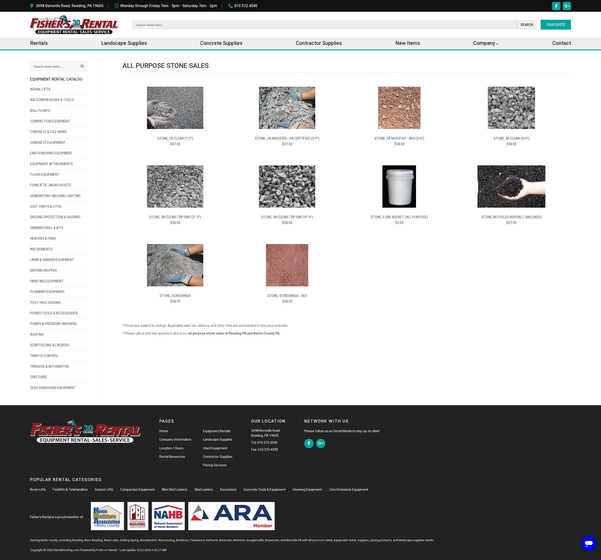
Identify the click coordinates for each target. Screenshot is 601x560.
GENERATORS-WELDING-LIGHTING (55, 196)
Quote (556, 25)
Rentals (39, 43)
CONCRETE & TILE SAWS (48, 131)
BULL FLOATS (40, 110)
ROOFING (37, 334)
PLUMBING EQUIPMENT (47, 291)
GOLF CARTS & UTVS (45, 206)
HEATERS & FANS (43, 238)
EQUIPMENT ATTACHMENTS (51, 164)
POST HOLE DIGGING (45, 302)
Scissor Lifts (104, 489)
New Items (407, 43)
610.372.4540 (245, 6)
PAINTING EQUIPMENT (47, 281)
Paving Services (215, 465)
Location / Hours (171, 448)
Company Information (175, 439)
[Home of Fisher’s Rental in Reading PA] (74, 24)
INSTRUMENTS (41, 249)
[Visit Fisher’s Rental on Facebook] (556, 6)
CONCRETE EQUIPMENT (47, 142)
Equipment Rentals (217, 431)
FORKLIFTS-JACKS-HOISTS (50, 185)
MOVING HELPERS (43, 270)
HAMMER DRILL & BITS (46, 228)
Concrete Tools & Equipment (264, 489)
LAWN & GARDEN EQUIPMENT (52, 259)
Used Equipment (215, 448)
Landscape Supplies (217, 439)
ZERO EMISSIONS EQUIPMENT (52, 387)
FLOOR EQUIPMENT (44, 174)
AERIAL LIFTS (40, 89)
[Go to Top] (9, 551)
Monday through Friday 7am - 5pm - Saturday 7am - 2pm (168, 6)
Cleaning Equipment (307, 489)
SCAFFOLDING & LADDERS (49, 345)
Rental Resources (172, 456)
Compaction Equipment (137, 489)
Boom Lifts (38, 489)
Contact (561, 43)
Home (163, 431)
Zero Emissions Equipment (348, 489)
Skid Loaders (203, 489)
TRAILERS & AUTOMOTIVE (49, 366)
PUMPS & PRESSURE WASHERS (53, 323)
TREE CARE (38, 377)
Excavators (228, 489)
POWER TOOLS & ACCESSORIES (54, 313)
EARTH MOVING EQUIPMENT (51, 153)
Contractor (319, 43)
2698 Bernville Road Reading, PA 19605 (265, 433)
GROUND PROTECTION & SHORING (55, 217)
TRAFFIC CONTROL (44, 356)
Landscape (124, 43)
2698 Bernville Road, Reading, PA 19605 (69, 6)
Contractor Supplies (217, 456)
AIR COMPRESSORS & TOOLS (52, 99)
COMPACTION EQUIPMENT (50, 121)
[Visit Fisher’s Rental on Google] (567, 6)
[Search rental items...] (82, 66)
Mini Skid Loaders (174, 489)
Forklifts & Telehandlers (70, 489)
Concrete (221, 43)
